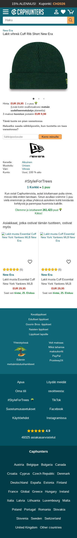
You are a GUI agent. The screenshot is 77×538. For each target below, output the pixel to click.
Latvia (20, 500)
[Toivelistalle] (30, 261)
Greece (37, 491)
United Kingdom (26, 527)
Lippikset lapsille (38, 334)
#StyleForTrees (19, 400)
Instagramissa (56, 418)
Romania (44, 509)
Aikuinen (27, 162)
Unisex (26, 165)
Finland (62, 482)
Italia (10, 500)
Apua (20, 382)
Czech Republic (44, 473)
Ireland (64, 491)
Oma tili (20, 391)
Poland (16, 509)
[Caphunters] (22, 11)
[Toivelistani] (63, 11)
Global (25, 491)
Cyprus (25, 473)
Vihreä (26, 168)
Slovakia (59, 509)
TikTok (56, 400)
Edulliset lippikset (38, 319)
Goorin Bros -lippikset (38, 324)
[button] (33, 99)
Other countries (51, 527)
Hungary (51, 491)
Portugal (30, 509)
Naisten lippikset (38, 329)
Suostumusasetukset (20, 409)
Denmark (63, 473)
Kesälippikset (38, 314)
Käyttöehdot (20, 418)
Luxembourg (51, 500)
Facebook (56, 409)
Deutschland (19, 482)
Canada (60, 464)
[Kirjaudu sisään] (56, 11)
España (35, 482)
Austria (19, 464)
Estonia (49, 482)
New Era (8, 30)
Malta (66, 500)
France (13, 491)
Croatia (12, 473)
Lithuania (33, 500)
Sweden (36, 518)
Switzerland (52, 518)
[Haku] (70, 20)
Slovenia (22, 518)
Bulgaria (47, 464)
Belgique (32, 464)
